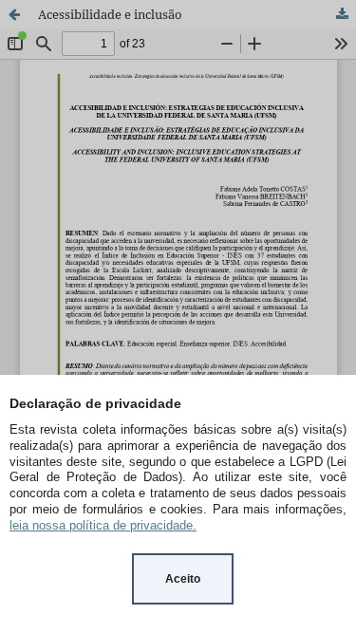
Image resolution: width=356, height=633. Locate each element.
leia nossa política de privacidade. (103, 525)
